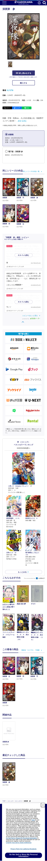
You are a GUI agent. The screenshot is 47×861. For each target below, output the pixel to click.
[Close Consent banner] (43, 805)
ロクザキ (10, 90)
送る (27, 108)
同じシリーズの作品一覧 (31, 171)
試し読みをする (25, 73)
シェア (18, 108)
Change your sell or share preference (18, 842)
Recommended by (30, 578)
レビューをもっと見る (30, 315)
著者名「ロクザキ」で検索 (30, 650)
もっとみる (22, 572)
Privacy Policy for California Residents (23, 849)
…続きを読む (21, 121)
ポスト (8, 108)
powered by (25, 318)
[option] (10, 733)
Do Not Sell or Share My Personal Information (21, 838)
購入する (23, 83)
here (33, 820)
